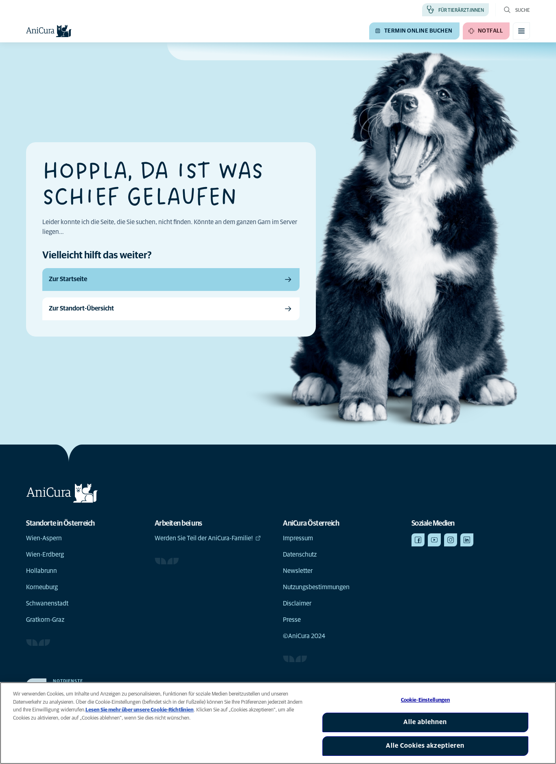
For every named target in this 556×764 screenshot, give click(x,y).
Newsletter (298, 571)
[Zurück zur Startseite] (49, 30)
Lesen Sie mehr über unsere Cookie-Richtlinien (139, 710)
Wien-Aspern (44, 538)
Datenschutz (300, 554)
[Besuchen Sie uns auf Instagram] (450, 539)
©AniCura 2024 (304, 636)
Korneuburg (42, 587)
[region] (278, 723)
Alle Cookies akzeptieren (425, 745)
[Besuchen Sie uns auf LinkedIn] (466, 539)
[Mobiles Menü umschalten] (521, 31)
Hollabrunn (41, 571)
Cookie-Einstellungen (425, 700)
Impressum (298, 538)
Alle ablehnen (425, 722)
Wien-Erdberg (45, 554)
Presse (292, 619)
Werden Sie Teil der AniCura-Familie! (204, 538)
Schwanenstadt (47, 603)
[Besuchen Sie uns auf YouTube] (434, 539)
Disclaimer (297, 603)
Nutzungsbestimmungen (316, 587)
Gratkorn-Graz (45, 619)
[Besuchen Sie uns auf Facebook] (418, 539)
